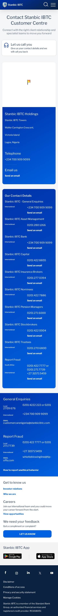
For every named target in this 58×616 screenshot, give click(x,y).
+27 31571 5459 (36, 373)
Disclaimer (8, 581)
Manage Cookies (12, 597)
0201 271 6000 (36, 312)
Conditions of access (14, 587)
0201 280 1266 (36, 225)
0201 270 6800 (36, 348)
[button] (29, 82)
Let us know (27, 534)
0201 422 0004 (36, 330)
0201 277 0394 (36, 277)
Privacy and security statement (19, 592)
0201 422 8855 (36, 260)
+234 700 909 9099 (17, 159)
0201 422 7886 (36, 295)
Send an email (12, 175)
